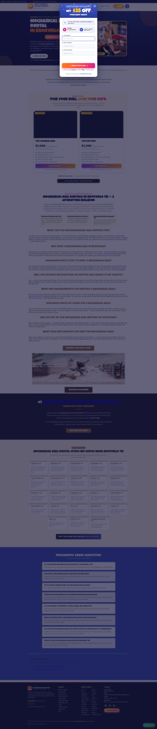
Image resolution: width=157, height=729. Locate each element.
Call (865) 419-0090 (85, 74)
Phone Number (68, 50)
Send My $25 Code (78, 66)
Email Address (68, 42)
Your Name (67, 35)
